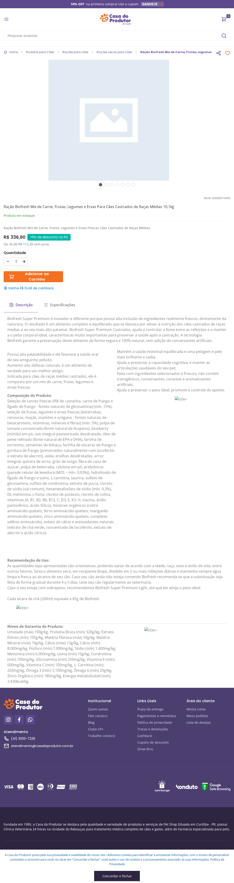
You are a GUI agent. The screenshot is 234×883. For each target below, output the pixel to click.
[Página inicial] (115, 19)
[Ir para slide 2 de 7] (106, 185)
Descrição (24, 304)
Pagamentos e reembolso (156, 716)
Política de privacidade (154, 722)
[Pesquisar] (224, 35)
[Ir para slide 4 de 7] (117, 185)
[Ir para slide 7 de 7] (133, 185)
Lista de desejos (198, 722)
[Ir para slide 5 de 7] (122, 185)
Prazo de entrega (150, 709)
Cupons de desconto (153, 742)
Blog (91, 722)
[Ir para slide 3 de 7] (111, 185)
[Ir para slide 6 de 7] (128, 185)
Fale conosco (97, 716)
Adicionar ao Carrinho (37, 276)
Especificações (62, 304)
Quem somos (98, 709)
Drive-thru (145, 749)
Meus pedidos (197, 716)
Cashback (144, 736)
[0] (224, 19)
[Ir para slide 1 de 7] (100, 185)
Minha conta (196, 709)
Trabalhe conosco (101, 736)
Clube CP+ (96, 729)
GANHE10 (149, 4)
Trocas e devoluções (152, 729)
